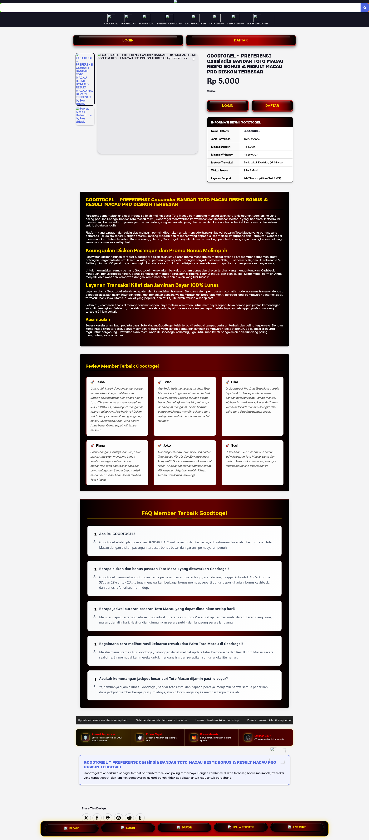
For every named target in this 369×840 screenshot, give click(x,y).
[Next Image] (195, 104)
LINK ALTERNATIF (243, 827)
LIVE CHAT (299, 827)
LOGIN (128, 40)
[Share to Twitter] (86, 817)
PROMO (74, 828)
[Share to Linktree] (107, 817)
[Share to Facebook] (97, 817)
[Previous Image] (100, 104)
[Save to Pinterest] (118, 817)
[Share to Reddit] (129, 817)
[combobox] (180, 7)
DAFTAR (241, 40)
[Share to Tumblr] (140, 817)
